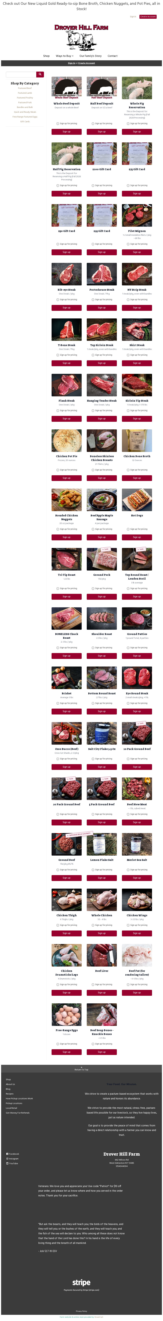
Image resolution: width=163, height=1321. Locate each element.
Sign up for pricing (68, 123)
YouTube (13, 1163)
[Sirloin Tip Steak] (137, 385)
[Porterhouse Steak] (102, 274)
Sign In (133, 16)
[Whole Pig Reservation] (137, 88)
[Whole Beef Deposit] (67, 88)
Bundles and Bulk (25, 107)
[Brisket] (67, 678)
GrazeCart (98, 1317)
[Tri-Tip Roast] (67, 559)
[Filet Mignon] (137, 215)
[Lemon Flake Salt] (102, 844)
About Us (10, 1084)
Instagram (13, 1159)
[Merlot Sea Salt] (137, 844)
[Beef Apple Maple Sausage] (102, 500)
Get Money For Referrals (17, 1113)
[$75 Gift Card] (137, 153)
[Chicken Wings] (137, 900)
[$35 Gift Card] (102, 215)
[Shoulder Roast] (102, 618)
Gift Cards (25, 121)
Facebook (14, 1154)
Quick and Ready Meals (25, 112)
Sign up (67, 132)
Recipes (9, 1094)
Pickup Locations (14, 1103)
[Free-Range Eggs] (67, 1014)
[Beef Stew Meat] (137, 788)
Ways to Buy (64, 56)
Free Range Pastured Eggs (25, 117)
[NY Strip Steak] (137, 274)
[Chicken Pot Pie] (67, 440)
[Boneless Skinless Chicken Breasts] (102, 440)
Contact (112, 56)
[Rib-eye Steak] (67, 274)
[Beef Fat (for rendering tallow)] (137, 955)
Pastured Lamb (25, 93)
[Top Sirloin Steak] (102, 329)
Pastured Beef (25, 88)
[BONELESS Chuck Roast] (67, 618)
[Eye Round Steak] (137, 678)
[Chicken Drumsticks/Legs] (67, 955)
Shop (46, 56)
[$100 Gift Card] (102, 153)
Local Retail (11, 1108)
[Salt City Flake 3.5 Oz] (102, 733)
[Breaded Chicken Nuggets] (67, 500)
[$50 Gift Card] (67, 215)
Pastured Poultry (25, 98)
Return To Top (81, 1070)
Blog (8, 1089)
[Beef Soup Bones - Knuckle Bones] (102, 1014)
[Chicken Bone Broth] (137, 440)
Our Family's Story (91, 56)
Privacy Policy (81, 1311)
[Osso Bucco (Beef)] (67, 733)
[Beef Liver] (102, 955)
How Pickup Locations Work (19, 1099)
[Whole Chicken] (102, 900)
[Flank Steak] (67, 385)
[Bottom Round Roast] (102, 678)
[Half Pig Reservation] (67, 153)
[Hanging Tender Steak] (102, 385)
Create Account (148, 17)
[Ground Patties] (137, 618)
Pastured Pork (25, 102)
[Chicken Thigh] (67, 900)
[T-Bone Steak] (67, 329)
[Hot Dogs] (137, 500)
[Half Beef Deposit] (102, 88)
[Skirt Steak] (137, 329)
